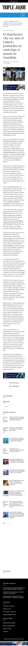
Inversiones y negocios (9, 611)
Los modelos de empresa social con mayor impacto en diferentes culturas (13, 597)
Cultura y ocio (7, 609)
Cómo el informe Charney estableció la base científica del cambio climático (14, 588)
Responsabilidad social (9, 614)
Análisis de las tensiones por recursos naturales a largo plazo (13, 592)
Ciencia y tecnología (8, 606)
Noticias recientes (8, 30)
